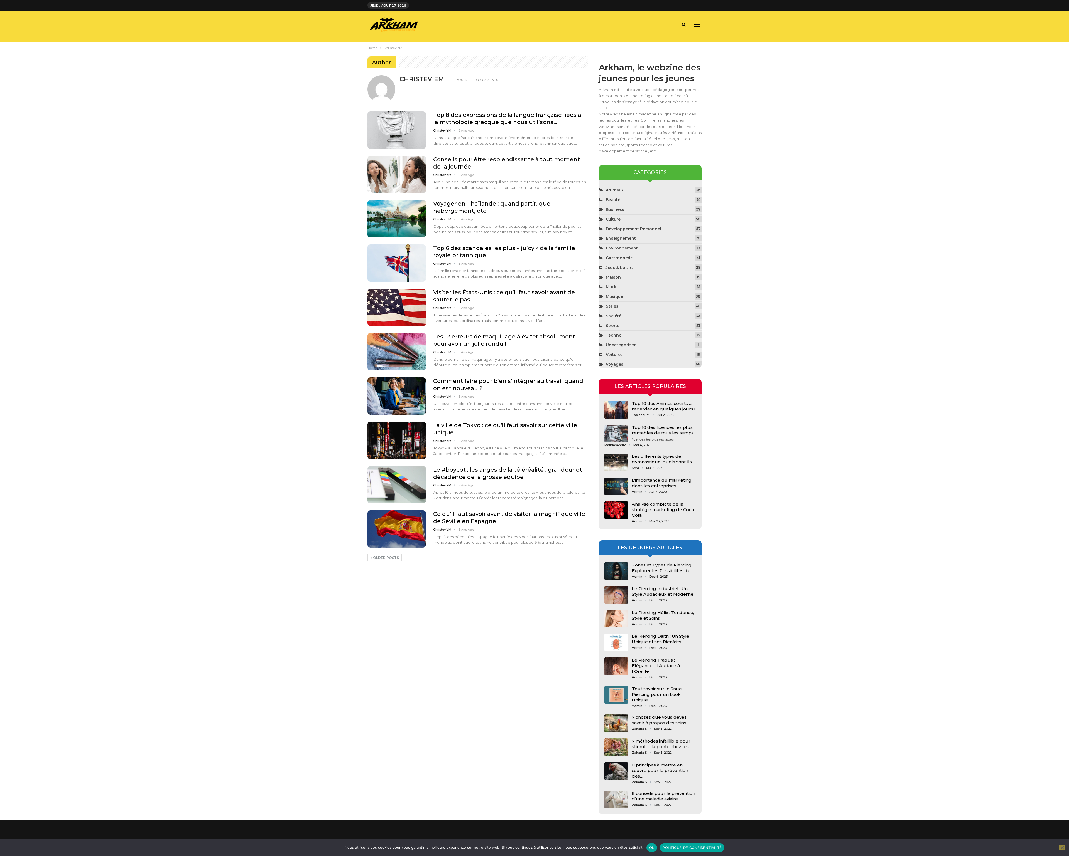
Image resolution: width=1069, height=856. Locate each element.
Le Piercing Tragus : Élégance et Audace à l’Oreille (656, 665)
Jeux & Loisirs (620, 267)
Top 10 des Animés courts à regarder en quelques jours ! (663, 406)
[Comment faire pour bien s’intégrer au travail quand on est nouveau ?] (396, 396)
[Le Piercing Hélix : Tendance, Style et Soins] (616, 619)
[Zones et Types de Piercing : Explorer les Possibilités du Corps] (616, 571)
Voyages (614, 364)
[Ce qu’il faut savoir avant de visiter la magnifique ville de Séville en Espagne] (396, 529)
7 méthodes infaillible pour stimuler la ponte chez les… (662, 743)
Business (615, 209)
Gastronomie (619, 257)
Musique (614, 296)
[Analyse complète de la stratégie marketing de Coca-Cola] (616, 510)
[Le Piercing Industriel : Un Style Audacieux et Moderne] (616, 595)
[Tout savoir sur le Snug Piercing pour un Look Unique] (616, 695)
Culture (613, 219)
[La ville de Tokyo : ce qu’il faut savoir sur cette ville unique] (396, 440)
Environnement (622, 248)
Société (613, 315)
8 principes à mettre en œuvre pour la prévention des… (660, 770)
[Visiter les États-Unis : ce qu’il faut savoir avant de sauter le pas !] (396, 307)
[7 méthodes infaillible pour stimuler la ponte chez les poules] (616, 747)
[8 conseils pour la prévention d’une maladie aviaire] (616, 799)
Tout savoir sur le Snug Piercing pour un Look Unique (657, 694)
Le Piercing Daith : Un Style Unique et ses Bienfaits (660, 639)
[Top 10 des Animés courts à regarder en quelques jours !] (616, 410)
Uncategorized (621, 344)
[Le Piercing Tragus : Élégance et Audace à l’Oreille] (616, 666)
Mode (611, 286)
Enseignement (621, 238)
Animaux (615, 189)
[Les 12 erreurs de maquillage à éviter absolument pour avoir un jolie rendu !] (396, 351)
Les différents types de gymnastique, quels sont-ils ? (663, 459)
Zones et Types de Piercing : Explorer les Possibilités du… (663, 567)
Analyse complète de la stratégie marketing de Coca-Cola (664, 509)
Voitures (614, 354)
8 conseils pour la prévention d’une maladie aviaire (663, 796)
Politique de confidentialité (692, 847)
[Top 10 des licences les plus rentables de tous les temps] (616, 433)
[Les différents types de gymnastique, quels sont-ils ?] (616, 462)
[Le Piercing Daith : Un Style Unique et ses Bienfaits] (616, 642)
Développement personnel (633, 228)
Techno (614, 335)
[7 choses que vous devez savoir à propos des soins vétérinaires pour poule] (616, 723)
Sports (612, 325)
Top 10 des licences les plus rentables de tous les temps (663, 430)
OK (651, 847)
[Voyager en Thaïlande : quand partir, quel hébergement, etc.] (396, 218)
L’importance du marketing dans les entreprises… (662, 483)
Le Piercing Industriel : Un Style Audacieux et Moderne (662, 591)
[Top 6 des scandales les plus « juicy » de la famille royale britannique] (396, 263)
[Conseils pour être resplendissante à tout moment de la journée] (396, 174)
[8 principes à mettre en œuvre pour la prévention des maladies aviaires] (616, 771)
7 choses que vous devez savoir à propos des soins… (660, 719)
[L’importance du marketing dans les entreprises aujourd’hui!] (616, 486)
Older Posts (385, 558)
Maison (613, 277)
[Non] (1062, 847)
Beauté (613, 199)
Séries (612, 306)
